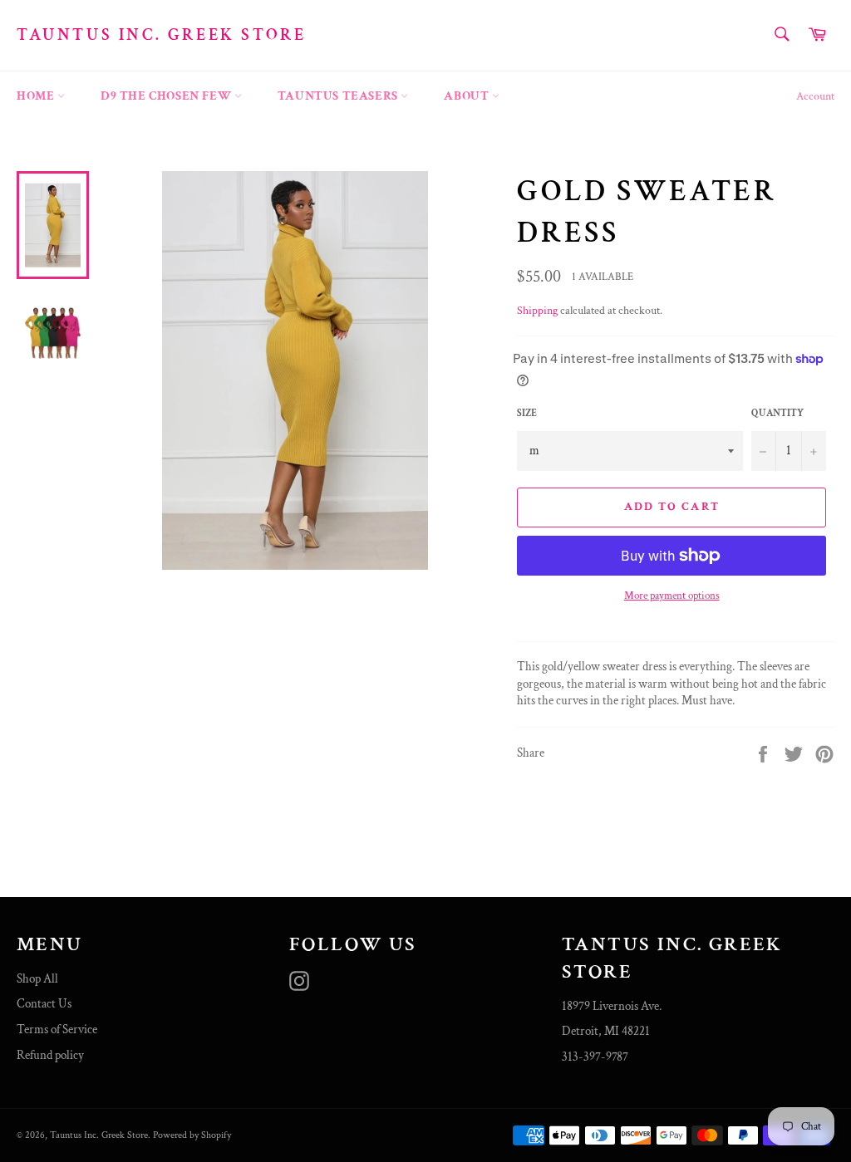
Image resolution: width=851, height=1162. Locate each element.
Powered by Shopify (192, 1135)
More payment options (672, 596)
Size (527, 413)
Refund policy (50, 1055)
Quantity (777, 413)
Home (37, 96)
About (468, 96)
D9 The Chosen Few (167, 96)
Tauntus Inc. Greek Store (161, 35)
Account (815, 96)
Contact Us (44, 1004)
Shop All (37, 979)
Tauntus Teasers (339, 96)
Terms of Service (57, 1029)
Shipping (537, 310)
